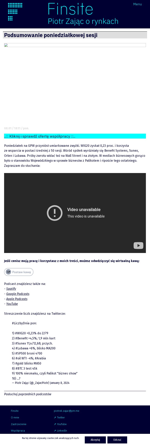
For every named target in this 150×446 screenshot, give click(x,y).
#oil (18, 358)
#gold (19, 363)
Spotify (11, 289)
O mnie (15, 417)
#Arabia (40, 358)
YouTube (12, 304)
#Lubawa (21, 348)
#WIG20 (20, 333)
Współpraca (18, 430)
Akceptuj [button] (95, 439)
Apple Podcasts (16, 299)
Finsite (15, 410)
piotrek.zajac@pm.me (66, 410)
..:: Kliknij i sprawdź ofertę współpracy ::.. (39, 136)
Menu (137, 4)
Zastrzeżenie (18, 424)
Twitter (61, 417)
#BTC (19, 368)
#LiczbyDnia (20, 323)
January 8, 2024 (60, 383)
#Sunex (20, 343)
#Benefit (21, 338)
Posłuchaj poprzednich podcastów (27, 394)
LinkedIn (62, 430)
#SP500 (20, 353)
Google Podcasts (17, 294)
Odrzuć (117, 439)
